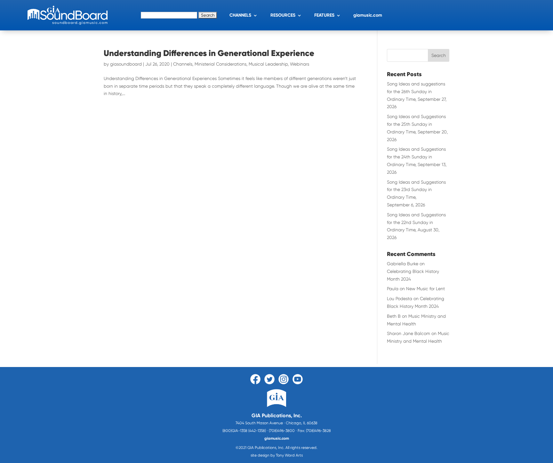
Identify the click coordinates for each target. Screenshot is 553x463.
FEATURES (324, 15)
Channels (182, 64)
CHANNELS (240, 15)
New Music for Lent (425, 288)
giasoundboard (126, 64)
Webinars (299, 64)
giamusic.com (367, 15)
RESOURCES (282, 15)
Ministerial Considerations (220, 64)
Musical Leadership (268, 64)
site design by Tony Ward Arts (277, 455)
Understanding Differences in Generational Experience (209, 53)
